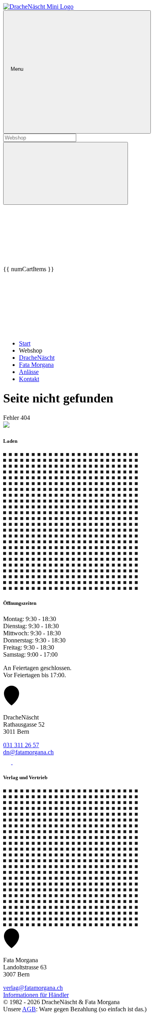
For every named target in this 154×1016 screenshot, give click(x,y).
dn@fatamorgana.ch (28, 752)
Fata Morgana (36, 364)
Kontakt (29, 379)
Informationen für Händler (36, 994)
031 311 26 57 (21, 745)
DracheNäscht (36, 357)
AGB (29, 1009)
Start (24, 343)
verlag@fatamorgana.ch (33, 987)
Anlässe (29, 371)
